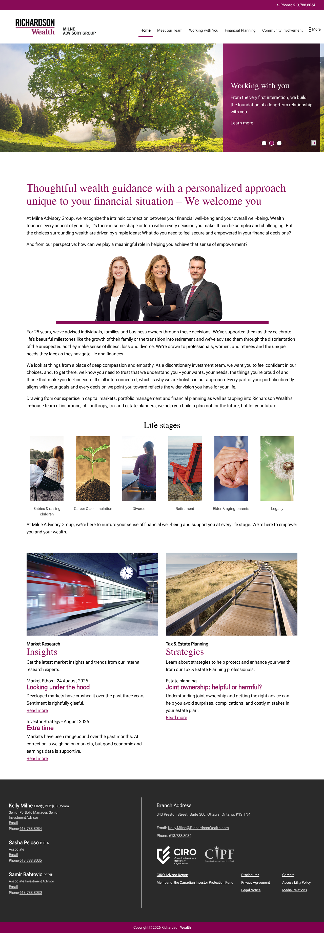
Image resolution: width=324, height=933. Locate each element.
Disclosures (250, 875)
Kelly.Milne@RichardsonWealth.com (198, 828)
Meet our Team (170, 30)
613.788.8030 (30, 892)
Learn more (242, 122)
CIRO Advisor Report (172, 875)
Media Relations (294, 890)
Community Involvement (282, 30)
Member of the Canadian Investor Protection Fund (195, 882)
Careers (288, 875)
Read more (37, 710)
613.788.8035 (30, 860)
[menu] (315, 30)
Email (13, 822)
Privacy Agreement (255, 882)
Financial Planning (240, 30)
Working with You (203, 30)
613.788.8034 (304, 5)
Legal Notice (250, 890)
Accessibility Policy (296, 882)
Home (145, 30)
